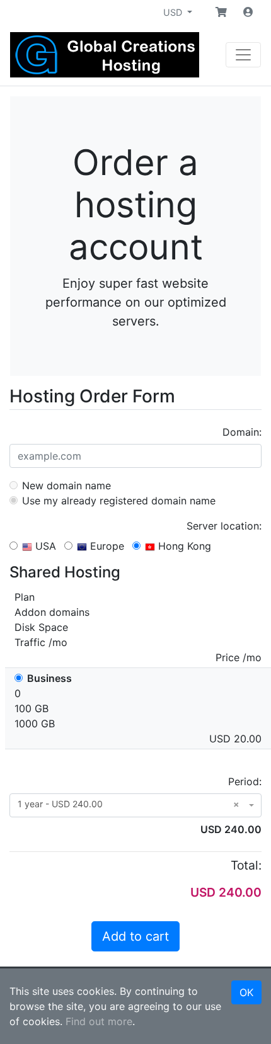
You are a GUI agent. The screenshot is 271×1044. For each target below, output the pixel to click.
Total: (246, 865)
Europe (105, 546)
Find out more (99, 1021)
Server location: (224, 525)
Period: (245, 781)
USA (44, 546)
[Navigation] (243, 54)
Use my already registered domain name (117, 500)
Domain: (242, 432)
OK (246, 992)
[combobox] (135, 805)
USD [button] (174, 12)
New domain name (65, 485)
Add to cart (135, 936)
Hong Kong (183, 546)
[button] (221, 12)
